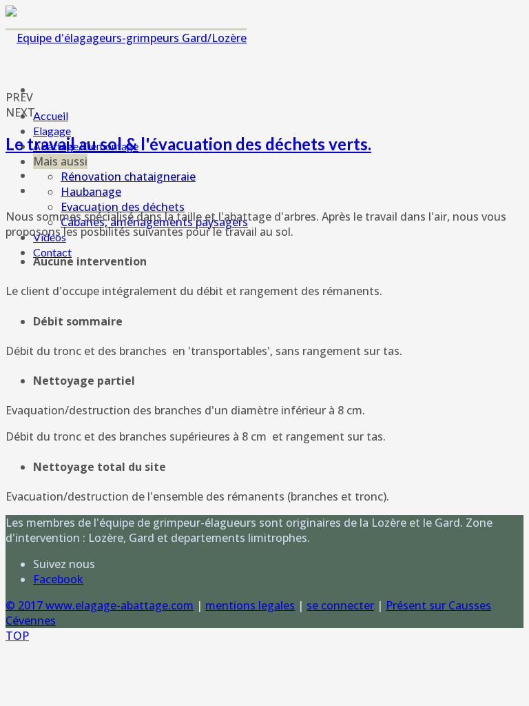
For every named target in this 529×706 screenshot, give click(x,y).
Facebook (58, 579)
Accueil (50, 115)
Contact (52, 252)
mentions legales (250, 605)
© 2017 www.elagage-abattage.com (100, 605)
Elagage (52, 130)
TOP (17, 635)
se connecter (340, 605)
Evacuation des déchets (123, 206)
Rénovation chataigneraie (128, 176)
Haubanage (91, 191)
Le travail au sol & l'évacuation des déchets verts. (188, 144)
